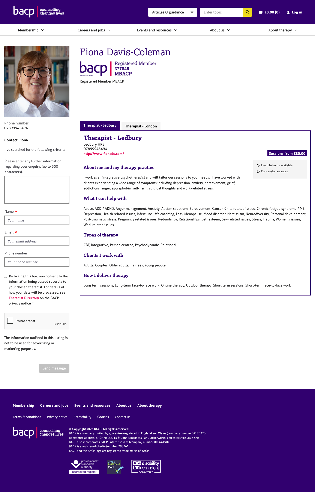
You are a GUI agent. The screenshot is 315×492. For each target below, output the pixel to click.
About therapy (280, 30)
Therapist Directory (24, 298)
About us (217, 30)
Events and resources (154, 30)
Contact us (122, 417)
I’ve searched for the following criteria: (35, 149)
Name (9, 211)
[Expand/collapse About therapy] (296, 30)
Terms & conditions (27, 417)
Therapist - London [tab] (141, 126)
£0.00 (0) (272, 12)
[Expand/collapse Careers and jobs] (109, 30)
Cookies (103, 417)
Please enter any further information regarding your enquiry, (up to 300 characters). (33, 166)
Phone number (16, 253)
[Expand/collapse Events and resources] (175, 30)
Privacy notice (57, 417)
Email (9, 232)
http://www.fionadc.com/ (104, 153)
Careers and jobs (91, 30)
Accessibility (82, 417)
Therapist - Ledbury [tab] (99, 125)
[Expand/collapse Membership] (42, 30)
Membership (28, 30)
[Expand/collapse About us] (228, 30)
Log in (297, 12)
